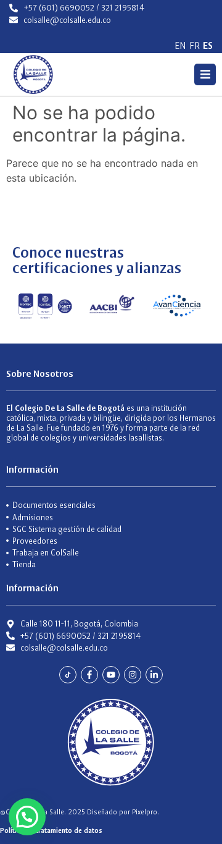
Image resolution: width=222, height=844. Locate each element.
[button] (205, 74)
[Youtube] (111, 674)
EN (180, 45)
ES (208, 45)
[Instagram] (132, 674)
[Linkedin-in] (154, 674)
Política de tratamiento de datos (51, 830)
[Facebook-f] (89, 674)
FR (194, 45)
